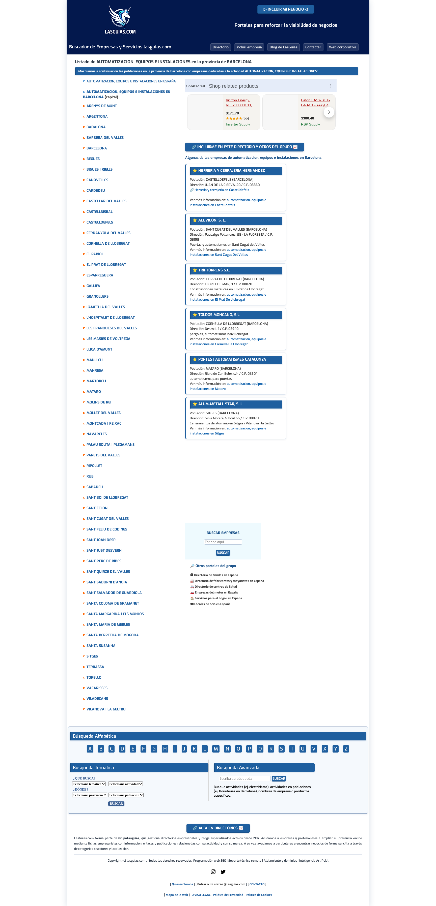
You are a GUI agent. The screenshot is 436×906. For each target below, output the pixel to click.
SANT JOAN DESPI (102, 540)
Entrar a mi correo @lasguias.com (221, 884)
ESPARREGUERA (100, 275)
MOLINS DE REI (99, 402)
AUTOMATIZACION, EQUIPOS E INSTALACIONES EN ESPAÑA (131, 81)
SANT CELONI (97, 508)
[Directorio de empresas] (120, 37)
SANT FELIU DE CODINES (107, 529)
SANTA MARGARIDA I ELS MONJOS (115, 614)
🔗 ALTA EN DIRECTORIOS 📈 (218, 828)
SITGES (92, 656)
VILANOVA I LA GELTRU (106, 709)
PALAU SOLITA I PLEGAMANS (110, 444)
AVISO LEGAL (201, 895)
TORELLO (94, 677)
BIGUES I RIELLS (100, 169)
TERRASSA (95, 667)
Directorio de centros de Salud (216, 587)
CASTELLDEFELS (100, 222)
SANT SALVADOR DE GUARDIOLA (114, 592)
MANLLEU (95, 360)
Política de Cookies (259, 895)
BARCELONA (97, 148)
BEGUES (93, 159)
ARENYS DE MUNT (102, 106)
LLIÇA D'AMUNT (99, 349)
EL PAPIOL (95, 254)
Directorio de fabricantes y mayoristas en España (229, 581)
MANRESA (95, 370)
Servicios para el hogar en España (218, 598)
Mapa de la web (176, 895)
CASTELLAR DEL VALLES (106, 201)
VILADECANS (97, 698)
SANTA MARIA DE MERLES (108, 624)
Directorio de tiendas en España (216, 575)
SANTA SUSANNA (101, 645)
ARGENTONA (97, 116)
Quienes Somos (182, 884)
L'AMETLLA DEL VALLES (106, 307)
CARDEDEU (96, 190)
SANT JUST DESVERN (104, 550)
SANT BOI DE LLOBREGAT (107, 497)
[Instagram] (213, 874)
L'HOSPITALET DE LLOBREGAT (111, 317)
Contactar (313, 47)
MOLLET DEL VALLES (104, 413)
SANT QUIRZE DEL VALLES (108, 571)
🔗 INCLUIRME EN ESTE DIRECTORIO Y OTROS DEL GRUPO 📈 (245, 146)
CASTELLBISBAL (100, 211)
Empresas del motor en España (216, 592)
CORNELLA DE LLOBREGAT (108, 243)
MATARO (94, 391)
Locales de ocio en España (212, 604)
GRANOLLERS (97, 296)
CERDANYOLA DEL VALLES (108, 233)
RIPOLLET (94, 465)
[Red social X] (223, 874)
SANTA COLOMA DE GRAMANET (113, 603)
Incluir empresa (249, 47)
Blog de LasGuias (283, 47)
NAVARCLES (97, 434)
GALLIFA (93, 286)
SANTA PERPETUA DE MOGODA (113, 635)
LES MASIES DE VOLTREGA (108, 338)
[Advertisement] (267, 477)
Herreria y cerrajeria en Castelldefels (222, 190)
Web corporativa (342, 47)
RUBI (91, 476)
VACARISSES (97, 688)
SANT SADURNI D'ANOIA (107, 582)
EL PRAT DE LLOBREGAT (106, 264)
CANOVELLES (97, 180)
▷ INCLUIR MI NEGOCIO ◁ (286, 9)
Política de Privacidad (228, 895)
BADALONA (96, 127)
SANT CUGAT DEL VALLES (108, 518)
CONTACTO (257, 884)
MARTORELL (97, 381)
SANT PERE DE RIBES (104, 561)
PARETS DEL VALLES (103, 455)
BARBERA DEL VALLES (105, 137)
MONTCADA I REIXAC (104, 423)
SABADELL (95, 487)
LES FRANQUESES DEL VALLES (112, 328)
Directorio (221, 47)
